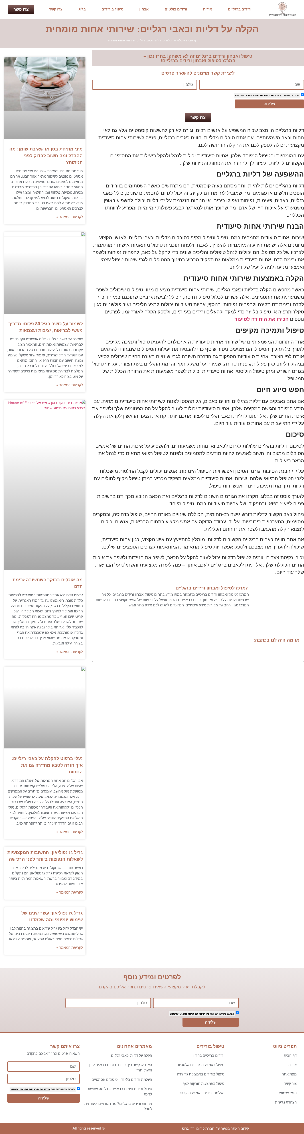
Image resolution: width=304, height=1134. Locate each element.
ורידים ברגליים (239, 9)
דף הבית (192, 40)
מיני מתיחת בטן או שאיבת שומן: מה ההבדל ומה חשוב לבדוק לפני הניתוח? (46, 155)
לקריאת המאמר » (69, 217)
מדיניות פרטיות (263, 95)
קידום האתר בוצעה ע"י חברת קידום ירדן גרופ (215, 1128)
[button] (98, 640)
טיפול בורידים (112, 9)
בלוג (82, 9)
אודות (207, 9)
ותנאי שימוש (243, 95)
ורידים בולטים (176, 9)
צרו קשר (56, 9)
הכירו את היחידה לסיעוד (262, 319)
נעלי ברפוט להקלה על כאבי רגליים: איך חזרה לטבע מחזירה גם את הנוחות (47, 765)
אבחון (144, 9)
